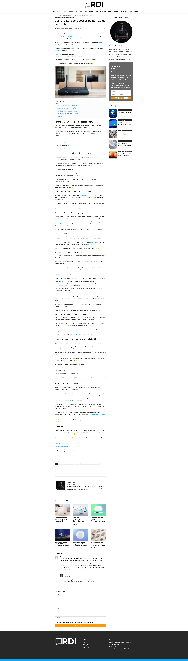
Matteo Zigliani (61, 28)
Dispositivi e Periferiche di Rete (64, 15)
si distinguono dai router (86, 195)
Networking (67, 463)
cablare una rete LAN (66, 400)
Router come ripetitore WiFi (63, 114)
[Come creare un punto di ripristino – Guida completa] (113, 123)
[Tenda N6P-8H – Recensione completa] (98, 510)
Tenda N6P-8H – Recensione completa (98, 520)
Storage (96, 11)
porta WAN (76, 334)
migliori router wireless (63, 443)
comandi (73, 236)
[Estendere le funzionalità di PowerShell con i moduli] (113, 113)
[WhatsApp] (66, 472)
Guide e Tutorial (70, 17)
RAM (68, 145)
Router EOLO (84, 463)
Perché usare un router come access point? (66, 105)
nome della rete (61, 224)
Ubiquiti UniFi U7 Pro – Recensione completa (80, 545)
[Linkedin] (69, 472)
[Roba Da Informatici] (94, 5)
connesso (91, 242)
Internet (88, 165)
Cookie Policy (86, 647)
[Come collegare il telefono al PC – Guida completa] (113, 134)
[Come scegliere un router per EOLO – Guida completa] (62, 510)
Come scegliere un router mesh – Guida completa (98, 545)
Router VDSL (64, 465)
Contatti (85, 642)
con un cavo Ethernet (83, 329)
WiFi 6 (69, 37)
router (100, 42)
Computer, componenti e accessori (125, 109)
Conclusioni (59, 116)
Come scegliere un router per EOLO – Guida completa (61, 521)
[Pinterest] (63, 472)
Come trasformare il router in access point (67, 107)
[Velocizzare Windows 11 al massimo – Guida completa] (113, 144)
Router (72, 463)
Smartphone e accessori (113, 11)
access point (58, 50)
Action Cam (103, 11)
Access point (61, 463)
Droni (130, 11)
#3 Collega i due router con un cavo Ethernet (67, 111)
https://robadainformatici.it (72, 484)
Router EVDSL (90, 463)
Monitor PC (59, 11)
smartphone (85, 152)
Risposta (61, 570)
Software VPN (124, 11)
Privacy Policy (86, 645)
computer (91, 152)
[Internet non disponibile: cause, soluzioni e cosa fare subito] (80, 510)
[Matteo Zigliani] (56, 28)
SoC (64, 142)
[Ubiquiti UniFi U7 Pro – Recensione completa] (80, 535)
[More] (80, 472)
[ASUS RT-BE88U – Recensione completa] (62, 535)
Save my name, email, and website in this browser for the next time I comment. (75, 622)
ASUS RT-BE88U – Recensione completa (62, 545)
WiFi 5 (63, 37)
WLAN (90, 133)
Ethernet (77, 278)
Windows (65, 229)
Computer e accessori (69, 11)
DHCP (63, 281)
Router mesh (57, 465)
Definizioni (136, 11)
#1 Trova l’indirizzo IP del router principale (67, 108)
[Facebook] (56, 472)
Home (56, 15)
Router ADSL (77, 463)
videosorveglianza (88, 11)
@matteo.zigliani (117, 45)
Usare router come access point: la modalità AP (68, 113)
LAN (86, 133)
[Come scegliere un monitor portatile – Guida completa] (113, 155)
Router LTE (97, 463)
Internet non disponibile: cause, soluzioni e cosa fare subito (80, 522)
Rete (54, 11)
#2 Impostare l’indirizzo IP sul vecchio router (67, 110)
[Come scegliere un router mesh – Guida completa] (98, 535)
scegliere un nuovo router (73, 33)
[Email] (73, 472)
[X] (59, 472)
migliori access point (62, 446)
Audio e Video (79, 11)
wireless (57, 44)
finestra (61, 238)
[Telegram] (76, 472)
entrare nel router (68, 222)
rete (86, 33)
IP (60, 225)
